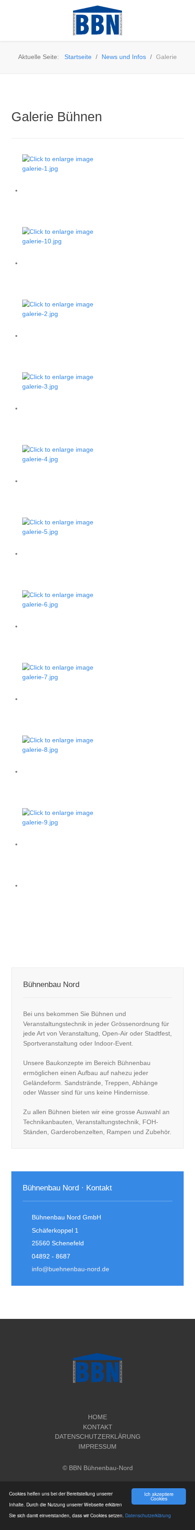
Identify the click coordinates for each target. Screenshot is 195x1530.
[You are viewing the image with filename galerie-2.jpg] (67, 335)
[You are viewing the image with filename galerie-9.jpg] (67, 844)
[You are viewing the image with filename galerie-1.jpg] (67, 190)
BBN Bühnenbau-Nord (101, 1467)
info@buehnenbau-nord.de (70, 1269)
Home (97, 1417)
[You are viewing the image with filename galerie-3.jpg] (67, 408)
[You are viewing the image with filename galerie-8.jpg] (67, 771)
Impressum (97, 1446)
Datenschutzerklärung (148, 1515)
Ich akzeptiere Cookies (159, 1496)
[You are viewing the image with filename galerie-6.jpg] (67, 626)
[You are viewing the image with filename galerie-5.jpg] (67, 553)
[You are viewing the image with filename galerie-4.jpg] (67, 480)
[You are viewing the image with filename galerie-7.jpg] (67, 698)
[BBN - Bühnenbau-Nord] (97, 20)
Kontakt (97, 1427)
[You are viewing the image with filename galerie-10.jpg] (67, 263)
